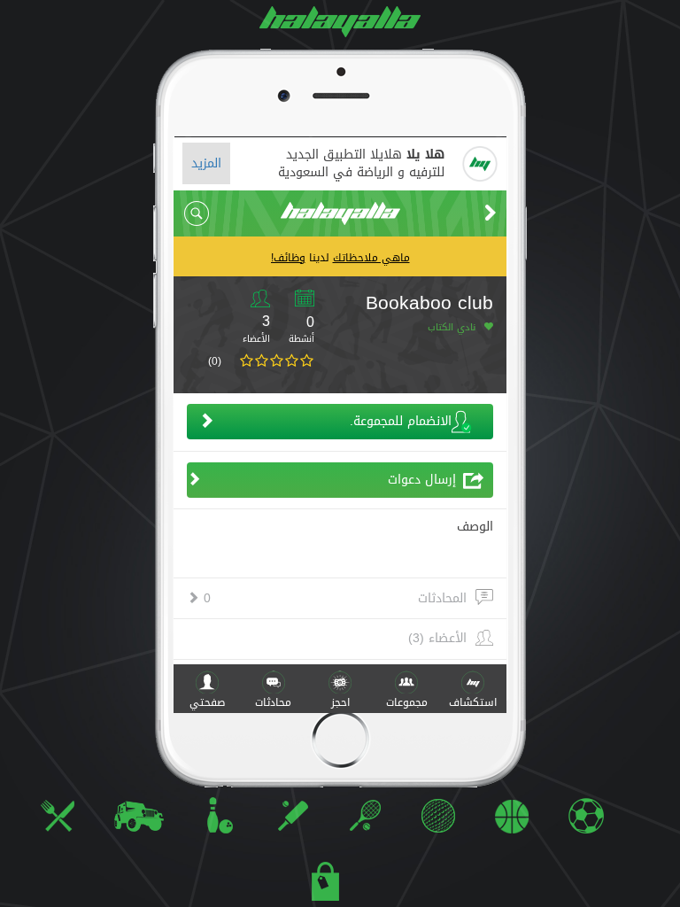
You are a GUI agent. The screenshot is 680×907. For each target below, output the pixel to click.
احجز (340, 702)
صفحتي (207, 702)
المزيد (206, 163)
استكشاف (473, 702)
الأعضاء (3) (437, 638)
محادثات (273, 702)
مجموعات (407, 702)
